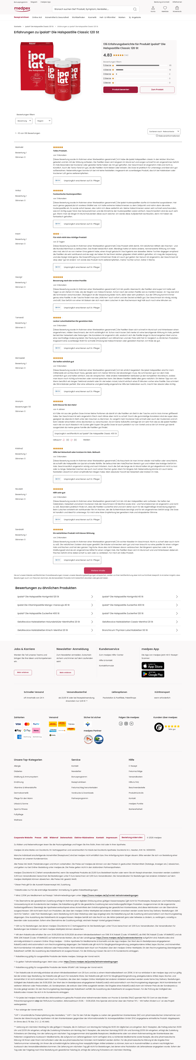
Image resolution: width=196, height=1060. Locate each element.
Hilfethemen (177, 2)
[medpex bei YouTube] (131, 723)
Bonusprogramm (79, 776)
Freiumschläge (135, 771)
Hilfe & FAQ (134, 782)
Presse (38, 837)
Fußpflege (18, 814)
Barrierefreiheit (135, 809)
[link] (88, 739)
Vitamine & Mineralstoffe (25, 787)
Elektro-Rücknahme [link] (84, 837)
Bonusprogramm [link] (20, 2)
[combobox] (95, 9)
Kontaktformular (106, 665)
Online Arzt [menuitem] (37, 17)
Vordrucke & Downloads (82, 793)
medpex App (46, 2)
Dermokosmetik (21, 793)
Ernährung (18, 782)
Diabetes (18, 771)
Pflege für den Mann (23, 798)
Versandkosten (136, 776)
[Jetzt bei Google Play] (161, 674)
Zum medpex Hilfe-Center (111, 655)
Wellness (18, 820)
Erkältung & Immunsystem (26, 776)
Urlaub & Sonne (21, 803)
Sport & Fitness (20, 809)
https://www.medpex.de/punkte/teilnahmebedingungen (91, 962)
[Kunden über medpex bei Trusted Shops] (167, 727)
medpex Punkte (136, 803)
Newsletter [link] (76, 771)
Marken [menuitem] (122, 17)
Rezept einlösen (78, 782)
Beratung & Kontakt (161, 2)
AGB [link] (45, 837)
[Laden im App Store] (161, 666)
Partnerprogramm (79, 798)
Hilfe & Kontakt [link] (105, 660)
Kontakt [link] (132, 798)
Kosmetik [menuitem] (92, 17)
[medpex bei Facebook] (121, 723)
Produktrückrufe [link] (136, 793)
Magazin (34, 2)
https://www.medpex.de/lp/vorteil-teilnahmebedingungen (110, 895)
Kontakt (74, 766)
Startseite (17, 26)
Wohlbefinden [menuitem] (78, 17)
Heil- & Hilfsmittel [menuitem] (107, 17)
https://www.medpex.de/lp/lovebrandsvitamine (119, 938)
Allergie (17, 766)
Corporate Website (23, 837)
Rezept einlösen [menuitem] (21, 17)
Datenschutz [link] (66, 837)
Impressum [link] (111, 837)
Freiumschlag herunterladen (84, 787)
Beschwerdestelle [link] (137, 787)
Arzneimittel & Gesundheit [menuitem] (57, 17)
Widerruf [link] (54, 837)
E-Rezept (133, 766)
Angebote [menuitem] (136, 17)
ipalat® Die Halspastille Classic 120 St (39, 26)
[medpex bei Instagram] (126, 723)
